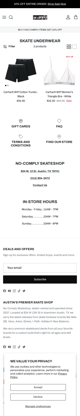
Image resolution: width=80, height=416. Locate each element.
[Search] (13, 17)
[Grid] (69, 46)
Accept (38, 387)
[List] (74, 46)
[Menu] (4, 17)
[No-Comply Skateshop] (40, 17)
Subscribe (40, 279)
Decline (38, 396)
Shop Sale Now (57, 4)
